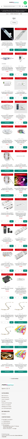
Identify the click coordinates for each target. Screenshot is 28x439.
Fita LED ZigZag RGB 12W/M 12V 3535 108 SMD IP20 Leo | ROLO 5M (7, 316)
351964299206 (6, 423)
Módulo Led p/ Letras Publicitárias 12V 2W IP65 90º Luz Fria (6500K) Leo (7, 44)
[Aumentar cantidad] (8, 50)
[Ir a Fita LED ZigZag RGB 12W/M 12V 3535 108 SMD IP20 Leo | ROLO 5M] (7, 306)
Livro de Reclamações (6, 408)
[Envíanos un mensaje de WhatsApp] (25, 2)
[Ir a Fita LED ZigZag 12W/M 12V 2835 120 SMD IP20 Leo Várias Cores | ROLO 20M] (7, 331)
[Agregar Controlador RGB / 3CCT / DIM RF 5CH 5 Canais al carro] (25, 246)
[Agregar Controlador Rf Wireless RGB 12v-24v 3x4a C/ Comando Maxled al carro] (25, 74)
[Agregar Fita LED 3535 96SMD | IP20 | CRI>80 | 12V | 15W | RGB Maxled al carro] (25, 195)
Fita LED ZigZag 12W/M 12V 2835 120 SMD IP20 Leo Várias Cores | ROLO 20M (7, 341)
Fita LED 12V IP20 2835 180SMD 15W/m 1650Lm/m (7, 189)
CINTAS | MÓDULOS (14, 13)
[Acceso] (22, 6)
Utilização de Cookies (6, 406)
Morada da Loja (5, 397)
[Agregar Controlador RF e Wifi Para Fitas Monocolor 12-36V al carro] (25, 270)
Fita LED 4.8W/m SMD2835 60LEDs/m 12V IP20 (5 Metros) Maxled (7, 117)
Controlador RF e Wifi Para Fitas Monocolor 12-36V (21, 264)
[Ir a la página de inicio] (14, 2)
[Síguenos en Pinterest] (9, 388)
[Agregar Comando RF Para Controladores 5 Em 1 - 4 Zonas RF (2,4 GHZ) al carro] (12, 246)
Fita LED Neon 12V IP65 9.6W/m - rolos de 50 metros (7, 365)
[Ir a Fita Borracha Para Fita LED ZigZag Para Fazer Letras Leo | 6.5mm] (20, 355)
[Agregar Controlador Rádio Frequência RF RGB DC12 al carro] (25, 98)
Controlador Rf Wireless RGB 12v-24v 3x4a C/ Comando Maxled (20, 69)
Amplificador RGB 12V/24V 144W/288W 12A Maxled (7, 93)
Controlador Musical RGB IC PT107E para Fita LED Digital (7, 214)
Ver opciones (20, 49)
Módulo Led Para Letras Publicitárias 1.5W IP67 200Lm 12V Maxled (21, 44)
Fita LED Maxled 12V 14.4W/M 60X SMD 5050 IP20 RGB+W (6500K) (7, 141)
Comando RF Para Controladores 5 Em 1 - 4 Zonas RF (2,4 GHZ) (7, 240)
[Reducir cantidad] (2, 50)
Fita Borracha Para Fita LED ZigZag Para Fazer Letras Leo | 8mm (21, 341)
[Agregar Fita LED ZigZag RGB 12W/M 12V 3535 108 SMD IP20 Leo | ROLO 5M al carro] (12, 322)
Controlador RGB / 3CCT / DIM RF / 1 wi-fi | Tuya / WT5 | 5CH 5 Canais (7, 265)
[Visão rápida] (10, 34)
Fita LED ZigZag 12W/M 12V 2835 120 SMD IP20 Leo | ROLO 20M (21, 316)
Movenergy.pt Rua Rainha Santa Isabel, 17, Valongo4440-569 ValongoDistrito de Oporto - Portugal (11, 426)
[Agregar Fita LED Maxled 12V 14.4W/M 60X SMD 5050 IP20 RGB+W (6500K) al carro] (12, 147)
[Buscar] (20, 6)
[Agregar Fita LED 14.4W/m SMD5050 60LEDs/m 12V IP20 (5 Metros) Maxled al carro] (25, 147)
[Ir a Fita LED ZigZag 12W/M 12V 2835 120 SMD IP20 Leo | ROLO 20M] (20, 306)
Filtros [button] (14, 22)
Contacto (4, 414)
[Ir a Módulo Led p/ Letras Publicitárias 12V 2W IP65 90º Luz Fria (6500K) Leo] (7, 34)
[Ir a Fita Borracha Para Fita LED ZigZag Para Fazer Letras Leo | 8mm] (20, 331)
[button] (14, 379)
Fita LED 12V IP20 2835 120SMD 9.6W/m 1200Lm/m (7, 165)
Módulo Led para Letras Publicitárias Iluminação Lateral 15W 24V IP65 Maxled (21, 215)
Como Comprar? (5, 399)
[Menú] (1, 6)
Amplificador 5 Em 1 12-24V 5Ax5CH (7, 289)
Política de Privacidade (7, 403)
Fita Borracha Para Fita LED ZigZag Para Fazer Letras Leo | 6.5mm (21, 366)
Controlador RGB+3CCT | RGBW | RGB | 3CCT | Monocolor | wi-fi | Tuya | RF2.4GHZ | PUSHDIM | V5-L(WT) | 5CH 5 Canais (21, 291)
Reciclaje (4, 401)
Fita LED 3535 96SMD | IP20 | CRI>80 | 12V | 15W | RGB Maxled (20, 189)
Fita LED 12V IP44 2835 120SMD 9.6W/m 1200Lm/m (21, 165)
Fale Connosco (5, 395)
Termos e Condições (6, 404)
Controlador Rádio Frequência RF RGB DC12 (20, 93)
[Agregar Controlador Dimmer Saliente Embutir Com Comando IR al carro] (25, 122)
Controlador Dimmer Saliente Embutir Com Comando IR (21, 117)
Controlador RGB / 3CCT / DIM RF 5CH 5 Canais (21, 239)
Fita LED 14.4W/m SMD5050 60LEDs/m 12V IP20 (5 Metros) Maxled (21, 141)
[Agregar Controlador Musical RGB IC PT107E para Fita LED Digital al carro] (12, 221)
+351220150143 (6, 421)
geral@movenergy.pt (7, 419)
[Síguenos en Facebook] (7, 388)
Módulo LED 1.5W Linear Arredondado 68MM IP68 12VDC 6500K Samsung (7, 69)
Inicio (7, 13)
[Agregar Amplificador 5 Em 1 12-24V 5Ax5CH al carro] (12, 298)
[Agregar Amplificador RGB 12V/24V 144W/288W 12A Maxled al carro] (12, 98)
